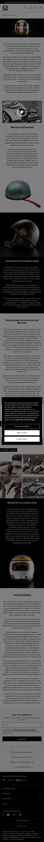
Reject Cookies (22, 433)
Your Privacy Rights (22, 426)
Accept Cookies (22, 439)
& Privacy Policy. (29, 420)
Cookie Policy (18, 420)
